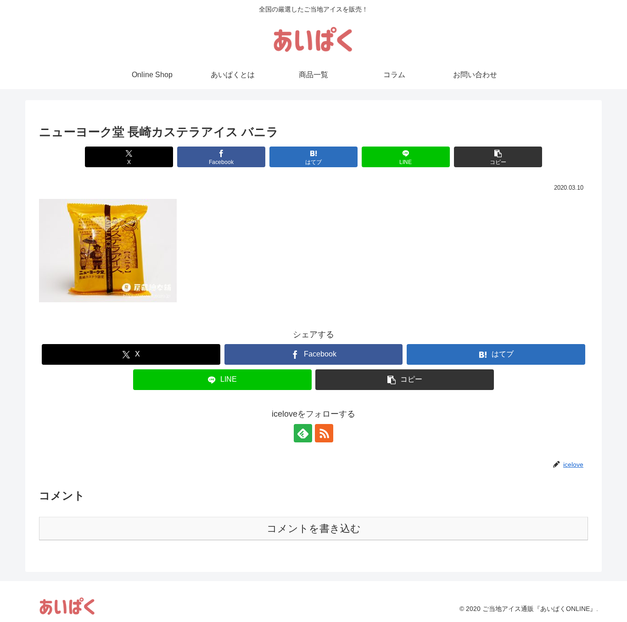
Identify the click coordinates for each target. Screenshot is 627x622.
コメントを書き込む (314, 528)
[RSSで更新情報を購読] (324, 433)
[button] (498, 157)
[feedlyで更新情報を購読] (303, 433)
